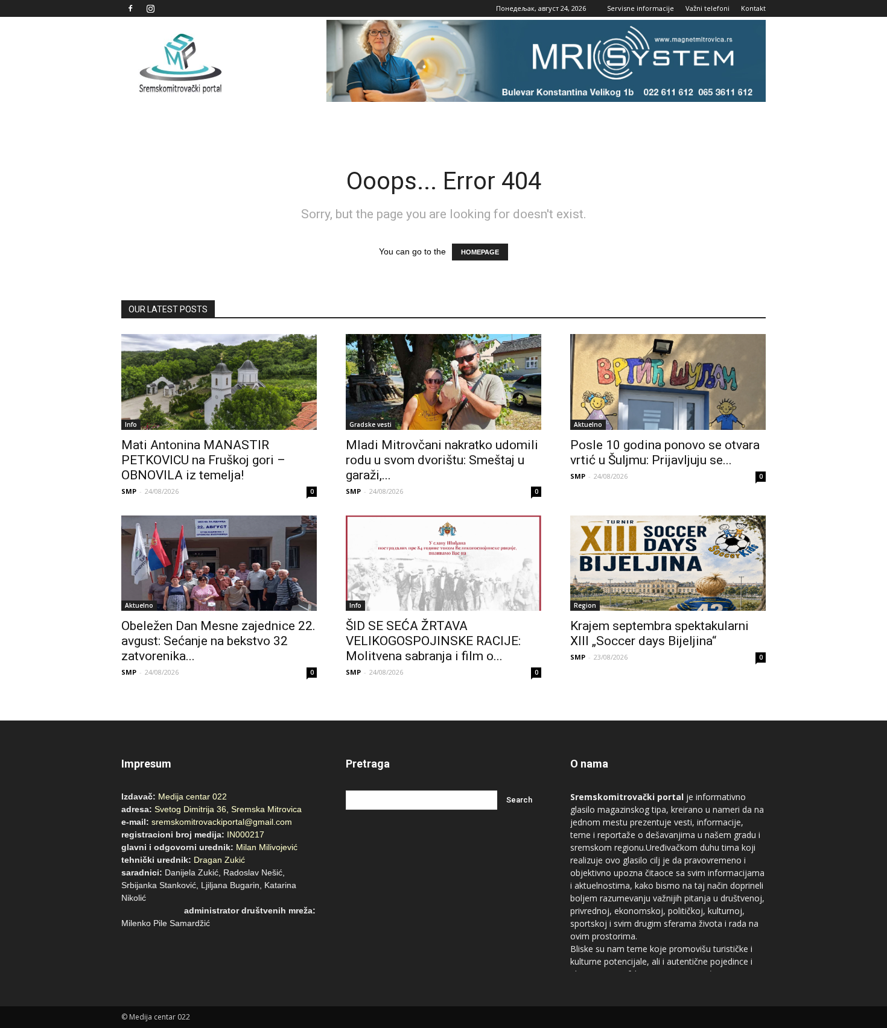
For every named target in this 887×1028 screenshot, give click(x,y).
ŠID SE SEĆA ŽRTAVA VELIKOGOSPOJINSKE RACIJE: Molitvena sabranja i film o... (433, 641)
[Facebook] (130, 8)
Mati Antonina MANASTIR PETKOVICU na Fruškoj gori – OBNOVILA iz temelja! (203, 460)
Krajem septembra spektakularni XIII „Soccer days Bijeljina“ (659, 633)
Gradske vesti (370, 424)
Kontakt (753, 8)
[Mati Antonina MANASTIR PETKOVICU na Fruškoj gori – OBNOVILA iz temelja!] (219, 382)
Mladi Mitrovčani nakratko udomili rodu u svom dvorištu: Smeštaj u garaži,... (442, 460)
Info (131, 424)
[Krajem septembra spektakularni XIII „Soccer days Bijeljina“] (668, 563)
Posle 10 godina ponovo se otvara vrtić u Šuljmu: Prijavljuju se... (665, 452)
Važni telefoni (707, 8)
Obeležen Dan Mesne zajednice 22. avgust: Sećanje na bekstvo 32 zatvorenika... (218, 641)
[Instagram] (150, 8)
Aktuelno (588, 424)
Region (585, 605)
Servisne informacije (640, 8)
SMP (128, 491)
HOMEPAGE (480, 252)
